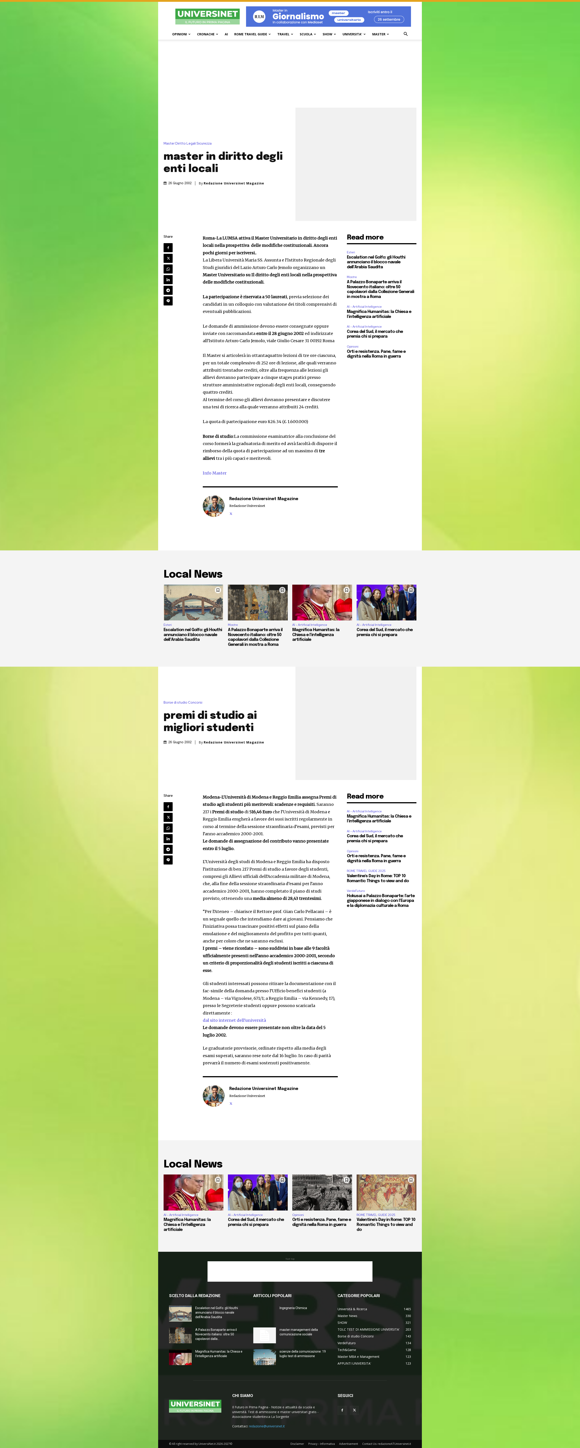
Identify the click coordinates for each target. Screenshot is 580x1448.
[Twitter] (168, 258)
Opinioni (352, 347)
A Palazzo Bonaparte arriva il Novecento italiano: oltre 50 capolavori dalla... (216, 1334)
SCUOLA (306, 34)
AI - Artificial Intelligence (364, 307)
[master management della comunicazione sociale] (264, 1335)
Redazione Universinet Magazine (234, 183)
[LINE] (168, 300)
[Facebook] (168, 247)
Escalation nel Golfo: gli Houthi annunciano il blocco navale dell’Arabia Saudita (376, 262)
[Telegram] (168, 290)
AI (226, 34)
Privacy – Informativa (321, 1444)
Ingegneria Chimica (293, 1308)
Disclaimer (297, 1444)
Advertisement (348, 1444)
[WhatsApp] (168, 269)
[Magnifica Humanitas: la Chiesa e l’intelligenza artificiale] (322, 602)
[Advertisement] (290, 73)
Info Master (215, 473)
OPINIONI (179, 34)
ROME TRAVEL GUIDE (250, 34)
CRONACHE (206, 34)
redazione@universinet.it (267, 1426)
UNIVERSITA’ (352, 34)
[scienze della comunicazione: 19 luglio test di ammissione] (264, 1357)
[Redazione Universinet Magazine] (214, 506)
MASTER (378, 34)
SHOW (327, 34)
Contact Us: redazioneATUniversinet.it (386, 1444)
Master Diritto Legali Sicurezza (188, 143)
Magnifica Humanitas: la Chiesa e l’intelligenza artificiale (315, 635)
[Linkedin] (168, 279)
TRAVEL (283, 34)
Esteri (351, 252)
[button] (405, 34)
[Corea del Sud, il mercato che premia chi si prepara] (386, 602)
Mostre (352, 277)
